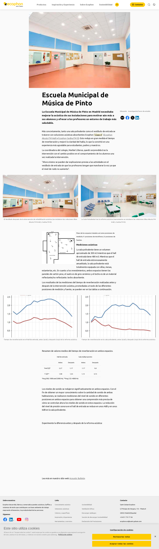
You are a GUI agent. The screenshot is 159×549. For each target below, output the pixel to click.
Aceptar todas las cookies (121, 544)
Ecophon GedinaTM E (68, 138)
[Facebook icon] (5, 521)
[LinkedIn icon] (11, 521)
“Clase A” (98, 135)
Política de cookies (65, 535)
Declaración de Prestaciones (92, 521)
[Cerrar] (155, 536)
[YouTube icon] (19, 521)
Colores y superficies (62, 513)
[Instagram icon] (26, 521)
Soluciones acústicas (62, 509)
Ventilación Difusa (88, 509)
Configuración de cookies (121, 530)
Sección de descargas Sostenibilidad (94, 517)
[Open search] (149, 4)
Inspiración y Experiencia (63, 517)
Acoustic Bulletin (77, 478)
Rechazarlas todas (121, 537)
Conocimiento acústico (62, 505)
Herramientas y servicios (63, 521)
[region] (79, 536)
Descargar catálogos (89, 513)
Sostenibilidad (87, 505)
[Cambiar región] (154, 4)
